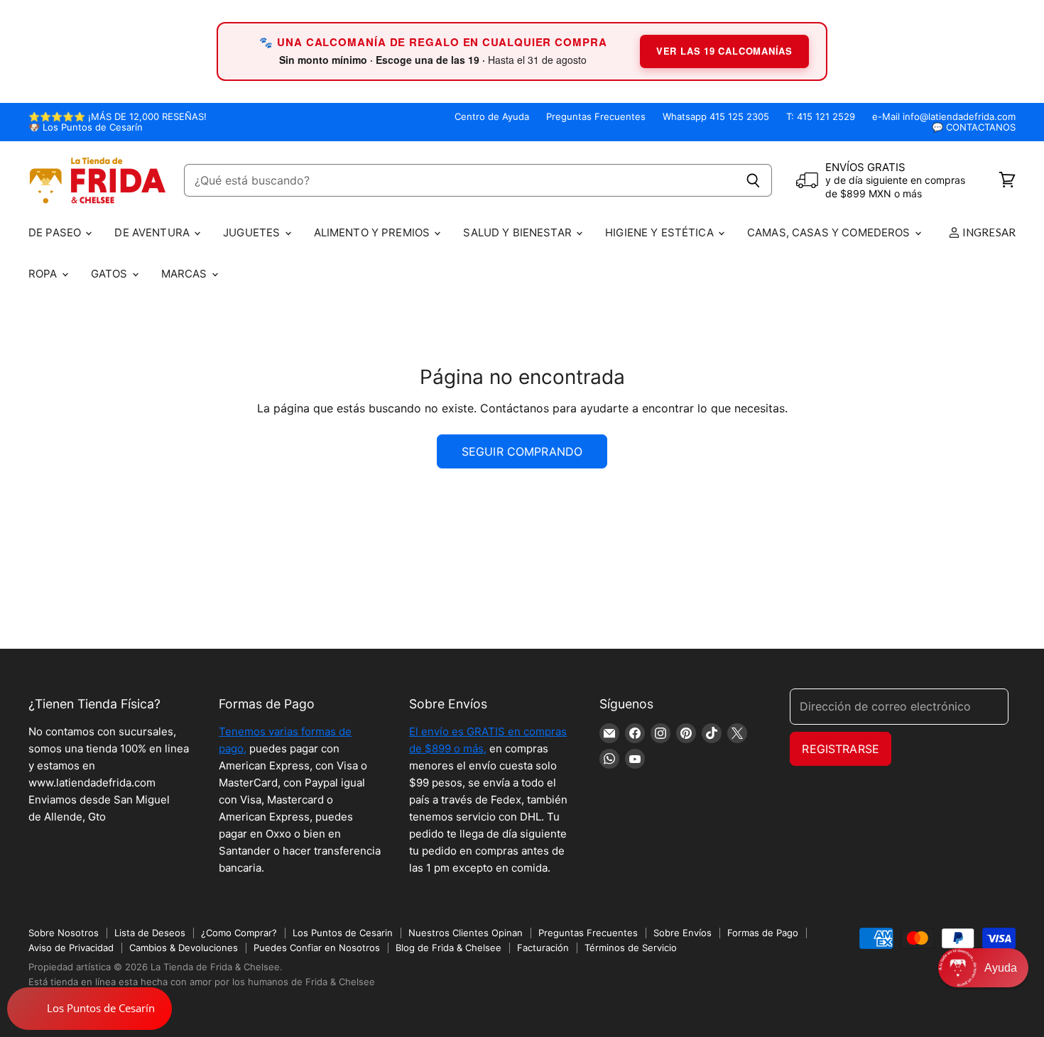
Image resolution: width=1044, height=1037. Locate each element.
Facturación (543, 947)
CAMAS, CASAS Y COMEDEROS (830, 232)
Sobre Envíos (682, 932)
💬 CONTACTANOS (974, 127)
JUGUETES (253, 232)
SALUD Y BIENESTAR (519, 232)
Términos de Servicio (630, 947)
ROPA (44, 273)
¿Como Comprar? (239, 932)
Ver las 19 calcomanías (724, 50)
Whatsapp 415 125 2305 (716, 116)
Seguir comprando (522, 451)
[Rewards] (89, 1008)
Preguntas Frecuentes (596, 116)
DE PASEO (56, 232)
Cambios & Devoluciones (183, 947)
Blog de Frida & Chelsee (448, 947)
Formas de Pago (762, 932)
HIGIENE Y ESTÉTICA (661, 232)
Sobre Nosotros (63, 932)
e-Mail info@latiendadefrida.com (944, 116)
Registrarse (840, 749)
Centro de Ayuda (492, 116)
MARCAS (185, 273)
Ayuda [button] (1000, 968)
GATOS (111, 273)
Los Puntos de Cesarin (343, 932)
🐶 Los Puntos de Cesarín (85, 127)
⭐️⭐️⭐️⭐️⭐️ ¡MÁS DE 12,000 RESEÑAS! (117, 116)
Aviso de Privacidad (71, 947)
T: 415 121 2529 (820, 116)
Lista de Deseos (149, 932)
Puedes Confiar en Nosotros (317, 947)
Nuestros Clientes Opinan (465, 932)
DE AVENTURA (153, 232)
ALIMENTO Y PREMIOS (373, 232)
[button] (983, 967)
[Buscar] (753, 180)
